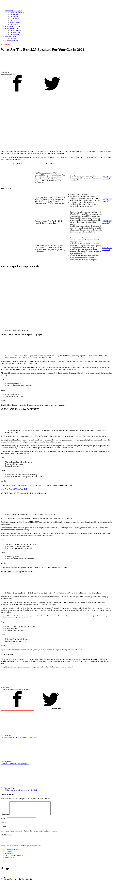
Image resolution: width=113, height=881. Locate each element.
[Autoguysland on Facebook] (3, 875)
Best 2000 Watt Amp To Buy (19, 489)
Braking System (15, 22)
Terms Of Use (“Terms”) (14, 855)
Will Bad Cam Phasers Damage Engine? (15, 764)
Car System (14, 24)
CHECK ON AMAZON (107, 178)
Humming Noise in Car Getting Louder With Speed (19, 737)
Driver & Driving (11, 36)
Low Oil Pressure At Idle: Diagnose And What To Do (19, 790)
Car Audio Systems (12, 28)
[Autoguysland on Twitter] (7, 875)
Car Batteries (14, 15)
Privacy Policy (10, 857)
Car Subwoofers (15, 30)
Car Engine (14, 17)
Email (3, 823)
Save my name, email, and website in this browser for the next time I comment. (31, 831)
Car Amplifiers (15, 32)
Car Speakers (14, 34)
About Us (8, 851)
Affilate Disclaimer (12, 40)
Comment (5, 815)
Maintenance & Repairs (13, 11)
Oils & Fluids (14, 19)
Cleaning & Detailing (12, 26)
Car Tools (13, 20)
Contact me (9, 853)
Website (3, 827)
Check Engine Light (17, 13)
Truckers (13, 38)
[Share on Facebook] (17, 91)
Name (3, 818)
